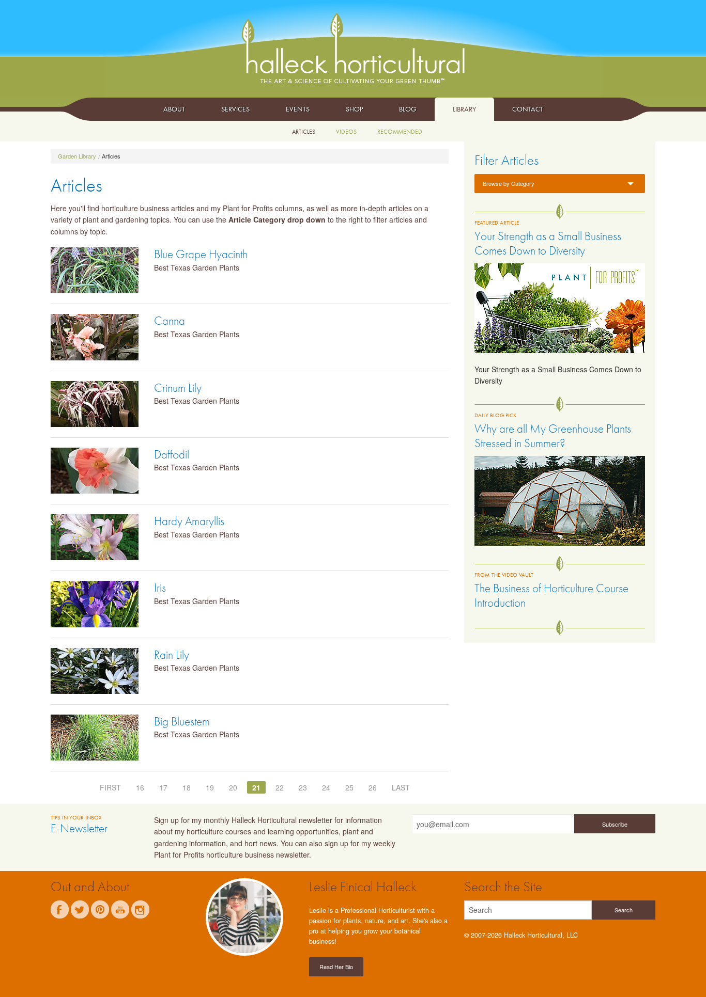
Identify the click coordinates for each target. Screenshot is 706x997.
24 (326, 787)
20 (233, 787)
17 (163, 787)
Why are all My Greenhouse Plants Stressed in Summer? (552, 436)
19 (210, 787)
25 (349, 787)
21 (256, 787)
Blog (408, 109)
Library (464, 109)
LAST (401, 787)
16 (140, 787)
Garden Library (77, 156)
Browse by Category (508, 183)
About (174, 109)
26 (373, 787)
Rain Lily (171, 654)
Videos (346, 132)
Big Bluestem (182, 721)
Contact (527, 109)
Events (298, 109)
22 (279, 787)
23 (303, 787)
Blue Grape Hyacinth (201, 254)
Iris (160, 587)
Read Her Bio (336, 966)
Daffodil (171, 454)
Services (235, 109)
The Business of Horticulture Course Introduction (551, 595)
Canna (169, 320)
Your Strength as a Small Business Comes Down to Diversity (547, 243)
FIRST (110, 787)
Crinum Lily (178, 387)
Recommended (399, 132)
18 (186, 787)
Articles (303, 132)
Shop (354, 109)
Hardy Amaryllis (189, 521)
